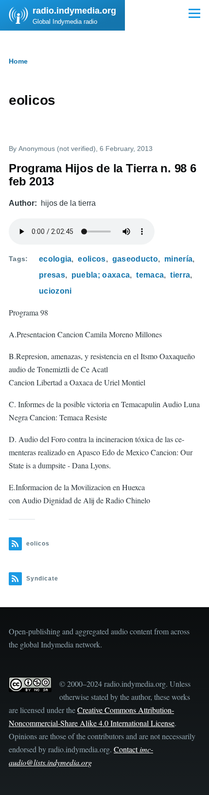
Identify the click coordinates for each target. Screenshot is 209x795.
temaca (150, 275)
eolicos (91, 259)
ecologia (55, 259)
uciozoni (55, 291)
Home (18, 61)
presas (52, 275)
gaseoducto (135, 259)
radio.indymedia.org (74, 11)
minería (178, 259)
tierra (180, 275)
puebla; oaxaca (100, 275)
